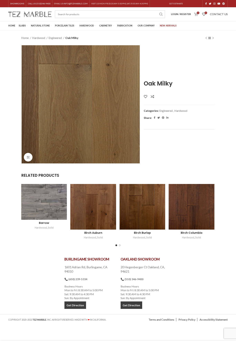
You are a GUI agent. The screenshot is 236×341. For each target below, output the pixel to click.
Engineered (55, 37)
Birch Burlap (142, 233)
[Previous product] (206, 38)
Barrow (44, 223)
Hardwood (39, 37)
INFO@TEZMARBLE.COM (76, 3)
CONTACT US (219, 14)
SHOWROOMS (17, 3)
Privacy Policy (186, 319)
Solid (51, 227)
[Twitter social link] (210, 3)
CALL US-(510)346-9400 (39, 3)
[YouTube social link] (218, 3)
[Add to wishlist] (145, 96)
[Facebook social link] (206, 3)
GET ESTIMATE (176, 3)
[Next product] (213, 38)
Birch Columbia (191, 233)
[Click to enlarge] (28, 157)
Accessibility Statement (214, 319)
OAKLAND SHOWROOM (140, 259)
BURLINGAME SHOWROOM (86, 259)
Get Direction (75, 305)
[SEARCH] (161, 14)
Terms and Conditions (161, 319)
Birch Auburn (93, 233)
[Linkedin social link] (167, 117)
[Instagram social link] (214, 3)
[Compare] (152, 96)
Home (25, 37)
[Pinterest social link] (223, 3)
